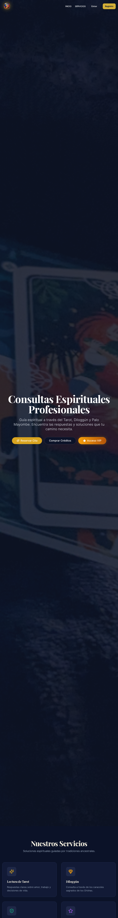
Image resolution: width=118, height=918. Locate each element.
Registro (109, 6)
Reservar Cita (29, 440)
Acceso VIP (94, 440)
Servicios (80, 6)
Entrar (94, 6)
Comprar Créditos (60, 440)
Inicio (68, 6)
